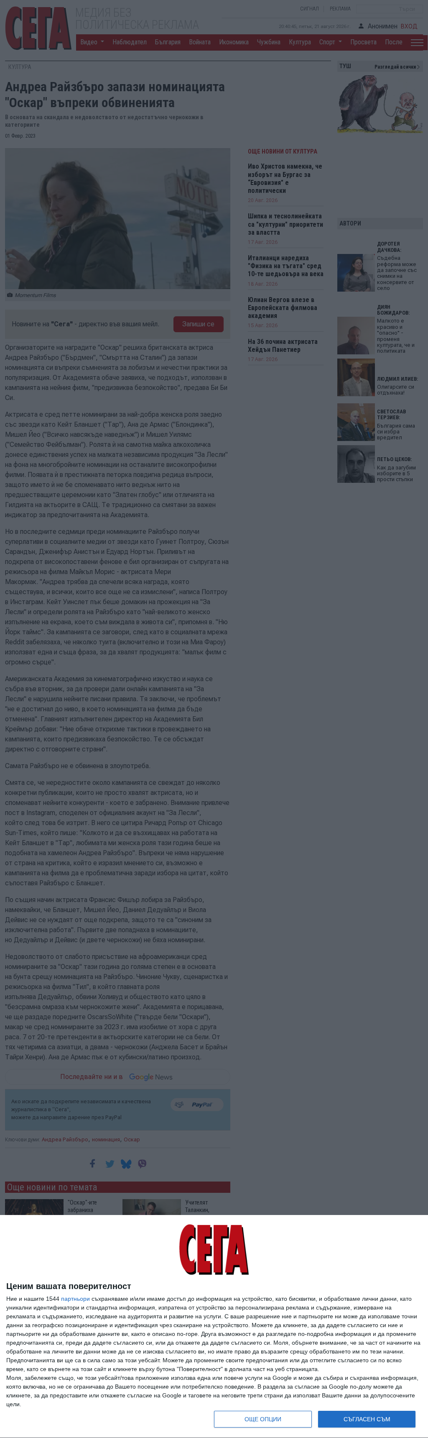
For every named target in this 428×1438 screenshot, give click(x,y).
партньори (75, 1299)
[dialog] (214, 1326)
